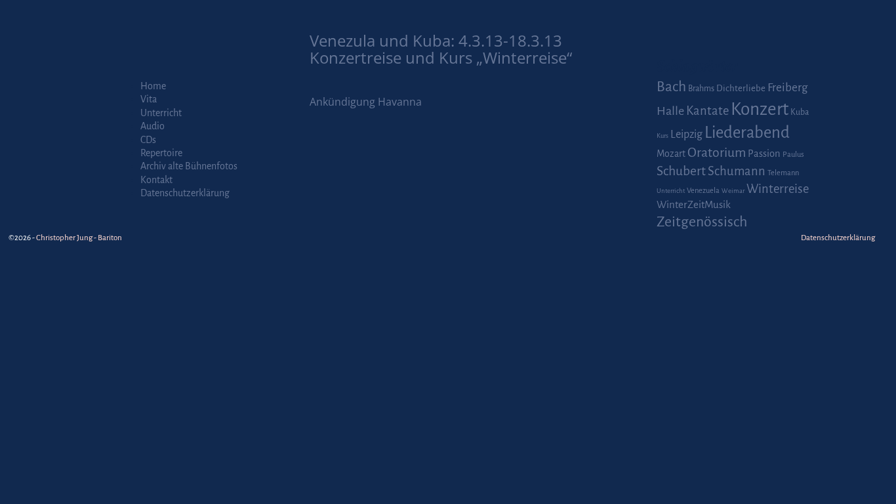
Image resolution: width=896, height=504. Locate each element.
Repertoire (161, 153)
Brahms (701, 88)
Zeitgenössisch (702, 222)
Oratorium (716, 152)
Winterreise (777, 189)
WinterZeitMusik (694, 204)
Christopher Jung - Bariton (79, 238)
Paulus (793, 154)
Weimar (733, 190)
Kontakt (156, 180)
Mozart (671, 153)
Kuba (799, 112)
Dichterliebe (740, 88)
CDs (148, 140)
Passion (764, 153)
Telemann (783, 173)
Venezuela (703, 190)
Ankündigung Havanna (366, 101)
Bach (671, 86)
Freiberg (787, 87)
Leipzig (686, 134)
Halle (670, 110)
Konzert (759, 109)
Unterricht (161, 113)
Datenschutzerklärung (185, 193)
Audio (152, 126)
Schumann (736, 171)
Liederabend (747, 132)
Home (153, 86)
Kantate (707, 110)
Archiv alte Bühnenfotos (188, 166)
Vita (148, 99)
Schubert (681, 171)
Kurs (662, 135)
